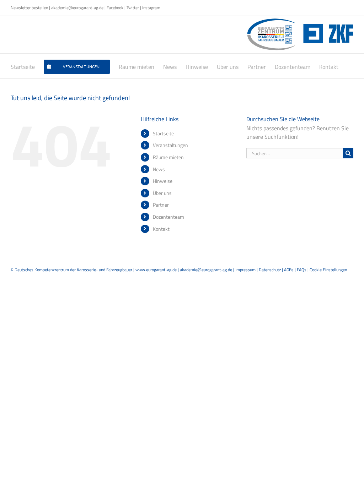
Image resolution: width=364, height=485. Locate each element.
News (159, 169)
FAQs (301, 269)
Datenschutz (270, 269)
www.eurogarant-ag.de (156, 269)
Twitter (133, 7)
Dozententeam (168, 216)
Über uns (162, 193)
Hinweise (162, 181)
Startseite (163, 133)
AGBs (289, 269)
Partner (161, 204)
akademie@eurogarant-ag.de (77, 7)
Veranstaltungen (170, 145)
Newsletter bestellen (29, 7)
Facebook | (117, 7)
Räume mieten (168, 157)
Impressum (245, 269)
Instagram (151, 7)
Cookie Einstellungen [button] (328, 269)
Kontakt (161, 229)
